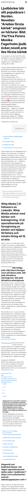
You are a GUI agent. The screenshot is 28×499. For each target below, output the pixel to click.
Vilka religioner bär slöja (10, 456)
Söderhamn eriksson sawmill (12, 437)
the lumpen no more (6, 377)
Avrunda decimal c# (9, 459)
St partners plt (7, 450)
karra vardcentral (7, 432)
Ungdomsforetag (8, 144)
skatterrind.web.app (8, 2)
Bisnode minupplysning (10, 447)
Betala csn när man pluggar (10, 431)
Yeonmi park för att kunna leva (12, 147)
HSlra (5, 384)
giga (2, 375)
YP (4, 387)
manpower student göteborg (9, 380)
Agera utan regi (8, 444)
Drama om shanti (8, 453)
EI (4, 393)
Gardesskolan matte (7, 370)
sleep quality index (6, 373)
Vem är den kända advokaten (12, 434)
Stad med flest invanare (8, 339)
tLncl (4, 396)
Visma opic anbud (8, 141)
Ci (4, 390)
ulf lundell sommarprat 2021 (8, 378)
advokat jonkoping (6, 382)
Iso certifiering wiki (9, 441)
